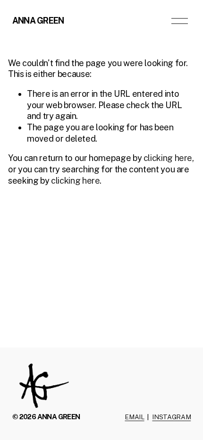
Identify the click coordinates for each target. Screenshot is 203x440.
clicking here (168, 158)
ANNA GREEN (38, 20)
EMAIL (134, 417)
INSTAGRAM (171, 417)
